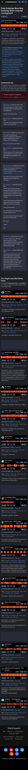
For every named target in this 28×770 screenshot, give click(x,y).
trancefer (8, 388)
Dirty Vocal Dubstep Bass (13, 602)
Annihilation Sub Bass (12, 352)
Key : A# (9, 306)
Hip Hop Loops (14, 712)
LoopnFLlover (8, 166)
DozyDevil (8, 412)
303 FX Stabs (9, 547)
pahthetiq (7, 236)
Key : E (11, 536)
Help (4, 731)
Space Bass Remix (10, 578)
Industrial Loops (14, 591)
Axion (7, 354)
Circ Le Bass (8, 460)
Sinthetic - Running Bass (12, 699)
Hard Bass (8, 386)
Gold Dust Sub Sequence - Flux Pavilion (14, 669)
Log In (10, 97)
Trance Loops (14, 450)
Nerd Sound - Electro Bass (13, 521)
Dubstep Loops (14, 34)
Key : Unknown (14, 35)
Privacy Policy (19, 737)
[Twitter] (22, 750)
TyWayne (8, 319)
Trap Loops (13, 305)
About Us (9, 731)
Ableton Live (21, 562)
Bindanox (7, 105)
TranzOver (9, 580)
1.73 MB (4, 332)
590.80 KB (7, 593)
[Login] (19, 2)
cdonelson (9, 672)
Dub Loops (13, 474)
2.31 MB (7, 35)
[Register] (22, 2)
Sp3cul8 (8, 549)
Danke (8, 646)
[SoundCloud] (12, 754)
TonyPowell (9, 438)
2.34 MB (7, 685)
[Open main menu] (2, 2)
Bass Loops (23, 34)
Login (4, 28)
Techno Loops (14, 400)
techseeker (9, 523)
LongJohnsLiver (10, 499)
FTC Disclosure (19, 739)
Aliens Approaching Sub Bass (14, 411)
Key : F (11, 659)
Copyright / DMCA (14, 733)
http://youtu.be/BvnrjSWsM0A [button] (11, 143)
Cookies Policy (9, 739)
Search (24, 16)
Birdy (7, 462)
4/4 (3, 35)
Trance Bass (8, 436)
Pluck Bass (8, 644)
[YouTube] (11, 750)
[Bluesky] (17, 750)
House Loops (14, 657)
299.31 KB (6, 402)
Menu (4, 16)
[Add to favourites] (11, 28)
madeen (8, 701)
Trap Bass (8, 291)
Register (16, 97)
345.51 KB (4, 512)
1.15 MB (7, 426)
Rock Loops (13, 330)
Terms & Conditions (8, 737)
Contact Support (19, 731)
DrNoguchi (8, 133)
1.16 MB (6, 451)
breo (7, 604)
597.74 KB (4, 475)
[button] (25, 2)
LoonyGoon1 (9, 22)
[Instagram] (17, 754)
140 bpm (7, 34)
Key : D (12, 367)
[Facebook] (6, 750)
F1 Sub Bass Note (10, 497)
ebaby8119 (9, 293)
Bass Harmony (9, 317)
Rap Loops (13, 511)
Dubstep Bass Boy (10, 20)
